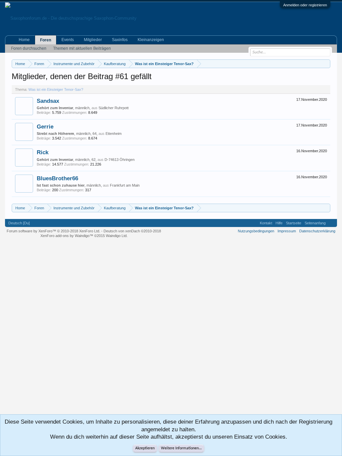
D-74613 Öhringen (120, 160)
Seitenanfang (315, 223)
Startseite (293, 223)
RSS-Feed (331, 223)
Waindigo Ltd (116, 236)
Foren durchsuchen (28, 48)
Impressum (287, 231)
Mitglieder (93, 39)
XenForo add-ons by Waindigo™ (66, 236)
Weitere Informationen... (181, 448)
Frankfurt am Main (125, 185)
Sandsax (48, 100)
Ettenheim (114, 134)
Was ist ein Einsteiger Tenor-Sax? (55, 89)
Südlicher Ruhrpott (114, 108)
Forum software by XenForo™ (53, 231)
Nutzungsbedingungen (256, 231)
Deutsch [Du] (19, 223)
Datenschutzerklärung (317, 231)
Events (67, 39)
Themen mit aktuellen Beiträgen (82, 48)
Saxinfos (120, 39)
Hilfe (279, 223)
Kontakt (266, 223)
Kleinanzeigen (151, 39)
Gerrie (45, 126)
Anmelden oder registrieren (305, 5)
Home (24, 39)
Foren (45, 40)
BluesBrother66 (57, 178)
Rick (42, 152)
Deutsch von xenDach (132, 231)
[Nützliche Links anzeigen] (326, 63)
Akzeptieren (145, 448)
